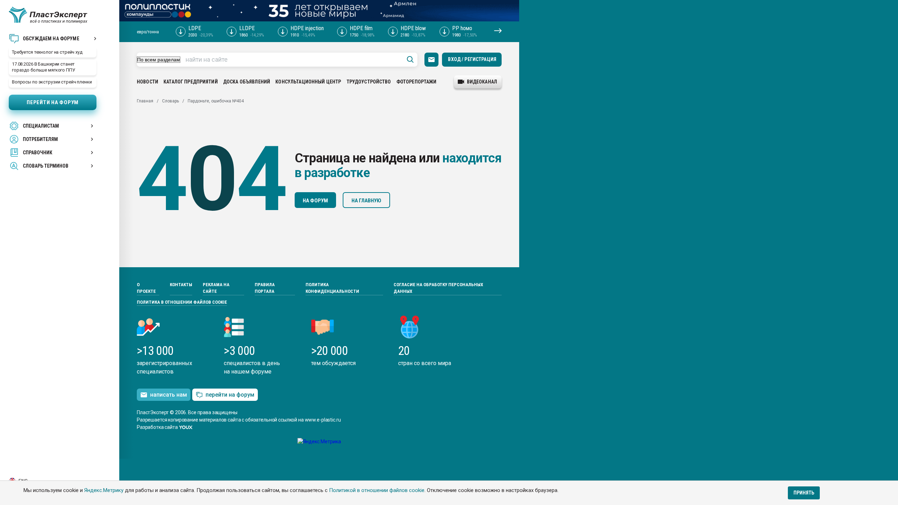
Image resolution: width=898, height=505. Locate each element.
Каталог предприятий (190, 82)
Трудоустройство (369, 82)
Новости (147, 82)
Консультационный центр (308, 82)
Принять (803, 493)
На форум (315, 200)
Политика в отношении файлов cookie (182, 302)
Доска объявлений (246, 82)
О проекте (146, 288)
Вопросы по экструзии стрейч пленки (52, 82)
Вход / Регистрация (472, 59)
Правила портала (265, 288)
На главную (366, 200)
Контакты (181, 284)
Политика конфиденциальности (332, 288)
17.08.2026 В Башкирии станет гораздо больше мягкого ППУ (43, 67)
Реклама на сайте (216, 288)
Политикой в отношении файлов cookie (376, 490)
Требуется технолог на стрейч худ (47, 52)
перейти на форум (230, 394)
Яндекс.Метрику (103, 490)
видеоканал (482, 82)
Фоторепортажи (416, 82)
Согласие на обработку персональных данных (438, 288)
